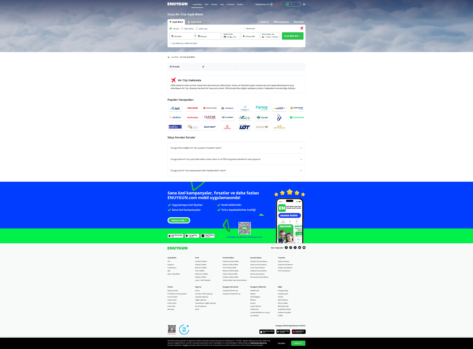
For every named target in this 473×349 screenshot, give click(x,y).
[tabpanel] (236, 36)
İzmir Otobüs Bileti (229, 268)
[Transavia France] (296, 117)
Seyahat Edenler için (230, 290)
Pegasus (171, 264)
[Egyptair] (210, 126)
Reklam (253, 300)
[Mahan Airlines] (244, 117)
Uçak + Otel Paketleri (203, 280)
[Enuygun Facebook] (286, 248)
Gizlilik (280, 315)
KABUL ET (298, 343)
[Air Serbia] (227, 117)
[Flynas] (262, 108)
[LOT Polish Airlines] (244, 126)
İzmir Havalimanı (284, 271)
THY (169, 261)
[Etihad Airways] (279, 126)
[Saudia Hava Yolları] (262, 117)
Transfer (281, 258)
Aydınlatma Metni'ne (259, 343)
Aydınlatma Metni (284, 309)
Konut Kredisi (172, 297)
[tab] (176, 22)
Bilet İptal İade (283, 306)
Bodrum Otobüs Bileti (230, 271)
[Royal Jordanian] (262, 126)
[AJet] (175, 108)
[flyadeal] (279, 108)
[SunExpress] (227, 108)
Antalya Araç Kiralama (258, 271)
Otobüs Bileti (228, 258)
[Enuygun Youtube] (304, 248)
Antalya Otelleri (201, 264)
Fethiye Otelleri (200, 277)
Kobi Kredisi (172, 303)
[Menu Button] (293, 4)
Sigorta (198, 287)
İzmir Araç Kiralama (257, 268)
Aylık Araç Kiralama (257, 274)
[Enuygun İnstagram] (290, 248)
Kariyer (253, 303)
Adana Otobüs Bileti (230, 274)
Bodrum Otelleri (201, 268)
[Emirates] (227, 126)
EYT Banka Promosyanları (177, 294)
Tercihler (281, 343)
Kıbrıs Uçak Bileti (174, 274)
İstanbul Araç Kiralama (258, 261)
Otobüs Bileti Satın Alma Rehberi (235, 280)
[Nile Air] (192, 126)
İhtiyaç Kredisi (173, 290)
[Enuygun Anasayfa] (177, 4)
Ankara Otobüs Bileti (230, 264)
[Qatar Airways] (210, 117)
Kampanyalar (283, 294)
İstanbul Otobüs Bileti (231, 261)
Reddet (185, 345)
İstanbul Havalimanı (285, 264)
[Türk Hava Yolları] (210, 108)
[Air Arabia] (192, 117)
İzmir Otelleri (200, 271)
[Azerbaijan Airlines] (244, 108)
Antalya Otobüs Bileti (230, 277)
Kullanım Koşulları (284, 312)
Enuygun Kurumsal (230, 287)
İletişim (252, 294)
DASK (197, 309)
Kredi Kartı (171, 306)
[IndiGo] (175, 126)
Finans (170, 287)
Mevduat (171, 309)
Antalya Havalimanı (285, 268)
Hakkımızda (254, 290)
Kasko (197, 290)
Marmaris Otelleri (201, 274)
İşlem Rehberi (283, 300)
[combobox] (183, 38)
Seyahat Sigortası (201, 297)
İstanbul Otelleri (201, 261)
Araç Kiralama (256, 258)
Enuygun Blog (283, 290)
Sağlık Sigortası (200, 300)
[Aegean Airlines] (279, 117)
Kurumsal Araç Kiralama (259, 277)
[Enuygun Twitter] (295, 248)
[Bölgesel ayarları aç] (279, 4)
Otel (197, 258)
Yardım (280, 297)
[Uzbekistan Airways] (296, 108)
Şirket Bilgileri (255, 297)
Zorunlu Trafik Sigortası (204, 294)
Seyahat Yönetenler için (231, 294)
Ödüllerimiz (254, 309)
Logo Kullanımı (255, 306)
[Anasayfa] (168, 57)
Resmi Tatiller (283, 303)
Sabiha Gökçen (283, 261)
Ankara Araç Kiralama (258, 264)
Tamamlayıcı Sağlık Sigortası (205, 303)
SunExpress (172, 268)
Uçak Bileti (174, 57)
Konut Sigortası (200, 306)
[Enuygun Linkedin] (299, 248)
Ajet (169, 271)
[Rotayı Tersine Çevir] (195, 36)
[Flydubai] (175, 117)
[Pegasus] (192, 108)
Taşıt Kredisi (172, 300)
